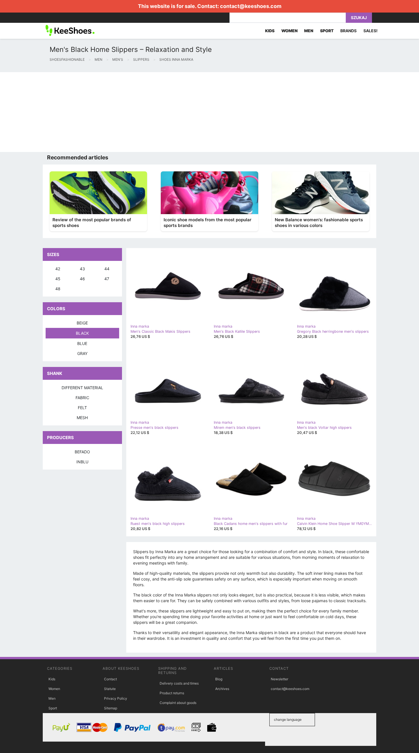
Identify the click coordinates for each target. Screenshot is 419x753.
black (82, 333)
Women (54, 689)
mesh (82, 417)
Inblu (82, 461)
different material (82, 387)
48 (57, 288)
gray (82, 353)
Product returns (172, 693)
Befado (82, 451)
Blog (218, 679)
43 (82, 268)
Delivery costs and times (179, 683)
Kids (51, 679)
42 (57, 268)
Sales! (370, 30)
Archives (222, 689)
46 (82, 278)
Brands (348, 30)
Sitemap (110, 708)
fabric (82, 397)
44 (106, 268)
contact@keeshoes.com (250, 6)
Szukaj (359, 17)
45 (57, 278)
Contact (110, 679)
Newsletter (279, 679)
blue (82, 343)
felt (82, 407)
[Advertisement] (171, 112)
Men (52, 698)
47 (106, 278)
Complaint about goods (178, 703)
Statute (110, 689)
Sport (52, 708)
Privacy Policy (115, 698)
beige (82, 322)
